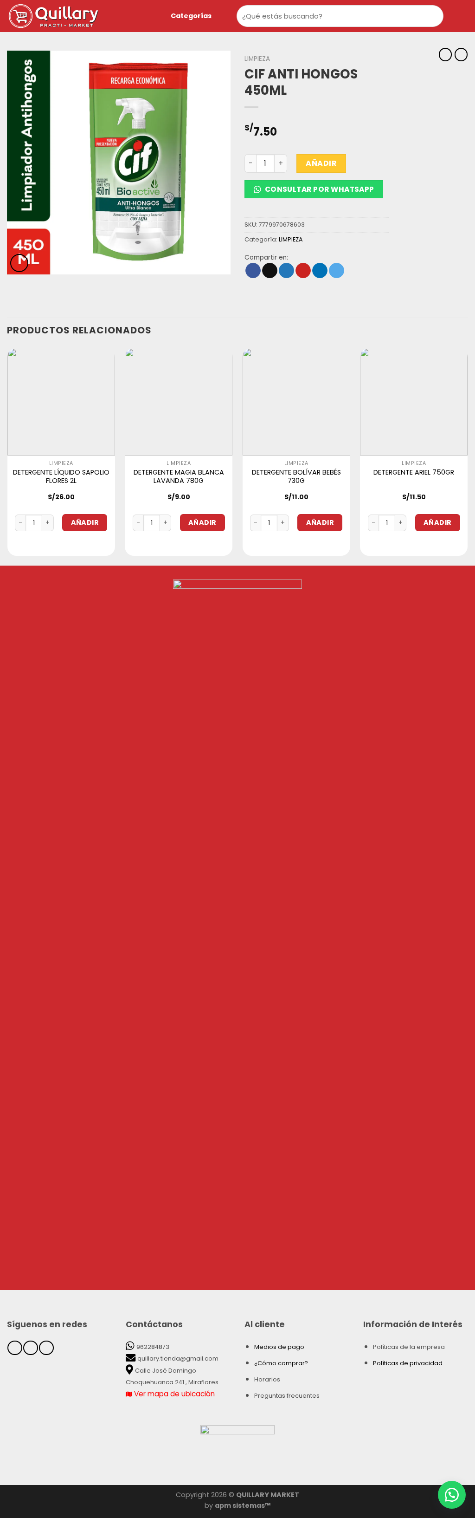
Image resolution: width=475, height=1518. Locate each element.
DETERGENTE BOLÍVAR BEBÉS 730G (296, 476)
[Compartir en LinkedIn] (319, 271)
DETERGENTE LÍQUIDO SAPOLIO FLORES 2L (61, 476)
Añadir (321, 163)
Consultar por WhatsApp (318, 189)
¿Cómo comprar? (281, 1363)
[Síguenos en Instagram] (30, 1348)
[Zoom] (19, 263)
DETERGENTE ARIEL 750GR (413, 472)
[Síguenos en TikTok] (46, 1348)
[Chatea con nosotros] (452, 1495)
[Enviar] (434, 16)
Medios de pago (279, 1347)
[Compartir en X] (269, 271)
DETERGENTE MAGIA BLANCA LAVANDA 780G (179, 476)
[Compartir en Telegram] (336, 271)
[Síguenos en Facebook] (14, 1348)
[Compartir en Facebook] (253, 271)
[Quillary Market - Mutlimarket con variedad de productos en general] (71, 16)
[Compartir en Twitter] (286, 271)
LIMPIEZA (257, 58)
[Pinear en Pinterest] (303, 271)
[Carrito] (463, 16)
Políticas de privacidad (408, 1363)
